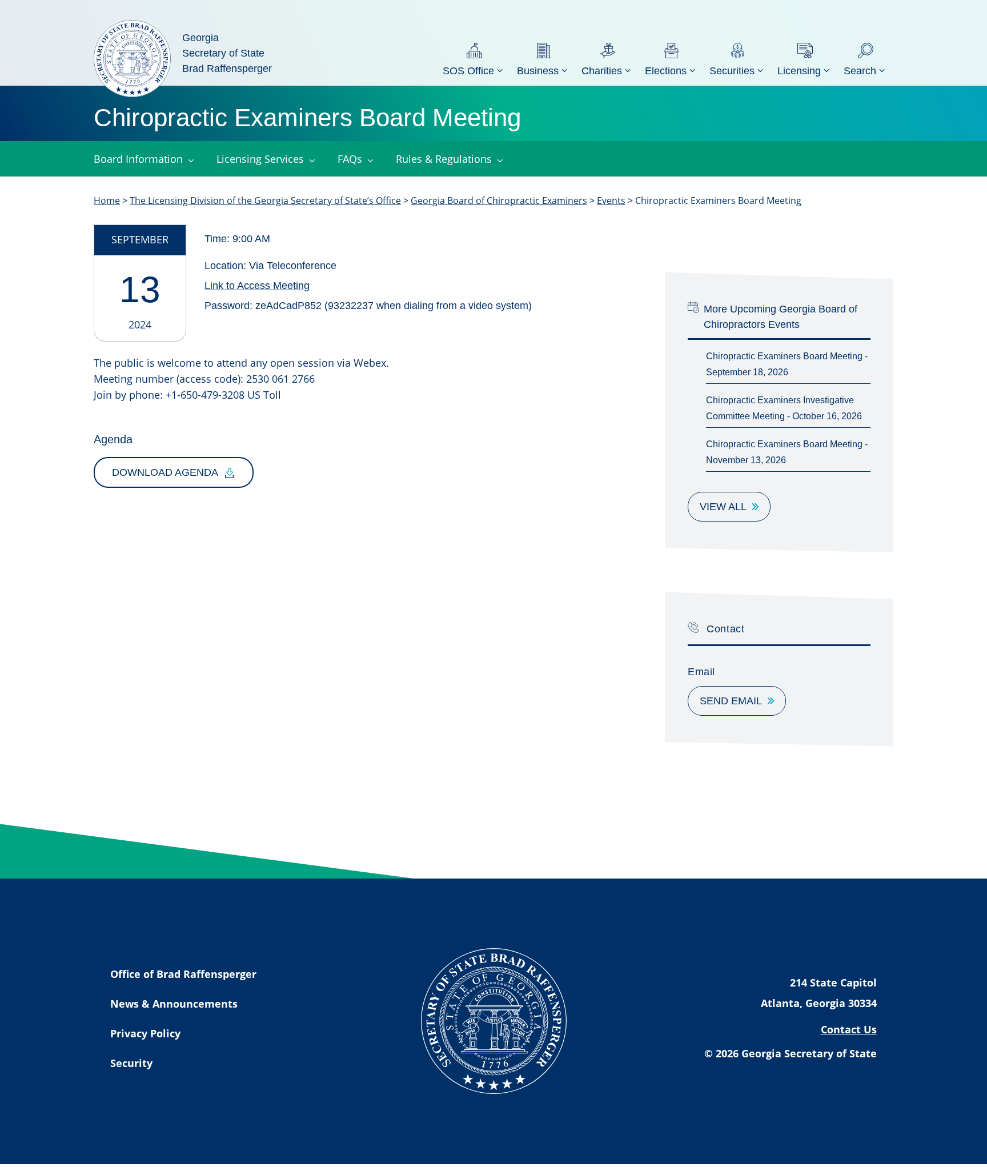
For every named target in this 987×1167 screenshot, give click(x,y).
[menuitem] (474, 58)
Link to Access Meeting (257, 285)
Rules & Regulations (444, 159)
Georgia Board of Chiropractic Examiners (499, 200)
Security (131, 1063)
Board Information (138, 159)
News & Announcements (174, 1003)
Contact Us (849, 1029)
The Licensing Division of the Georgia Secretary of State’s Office (265, 200)
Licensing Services (260, 159)
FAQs (350, 159)
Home (107, 200)
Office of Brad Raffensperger (183, 974)
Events (611, 200)
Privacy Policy (145, 1033)
